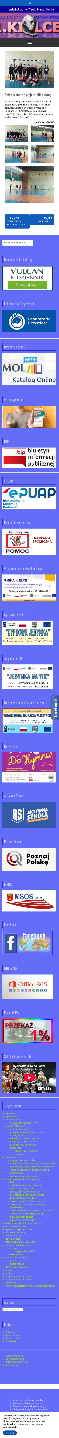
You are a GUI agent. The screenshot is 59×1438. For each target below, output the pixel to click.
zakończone (16, 1148)
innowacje (11, 1157)
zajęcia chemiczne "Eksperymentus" (28, 1201)
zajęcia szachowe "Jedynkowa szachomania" (32, 1210)
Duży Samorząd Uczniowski (19, 1279)
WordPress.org (13, 1341)
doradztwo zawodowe (17, 1267)
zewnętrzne (16, 1248)
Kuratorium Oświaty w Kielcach (28, 1403)
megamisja (20, 1154)
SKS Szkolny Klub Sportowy (23, 1123)
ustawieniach (10, 1427)
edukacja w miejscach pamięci (25, 1138)
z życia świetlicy (13, 1235)
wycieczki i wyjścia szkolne (19, 1229)
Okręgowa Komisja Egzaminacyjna (30, 1409)
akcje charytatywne (15, 1232)
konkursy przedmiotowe (18, 1245)
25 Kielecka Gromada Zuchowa (25, 1185)
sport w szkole (13, 1119)
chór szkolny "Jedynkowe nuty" (25, 1191)
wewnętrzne (16, 1254)
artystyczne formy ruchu (22, 1160)
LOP (12, 1182)
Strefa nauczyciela (15, 1359)
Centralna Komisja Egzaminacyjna (30, 1406)
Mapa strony (12, 1365)
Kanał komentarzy (15, 1338)
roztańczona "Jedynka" (17, 1257)
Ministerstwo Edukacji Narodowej (29, 1400)
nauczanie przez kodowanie (24, 1176)
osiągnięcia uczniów (25, 1251)
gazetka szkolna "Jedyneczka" (21, 1242)
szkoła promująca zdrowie (23, 1144)
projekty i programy (15, 1126)
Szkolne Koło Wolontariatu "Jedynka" (24, 1223)
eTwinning (11, 1282)
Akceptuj (10, 1433)
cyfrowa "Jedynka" (19, 1129)
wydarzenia (11, 1116)
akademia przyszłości (26, 1151)
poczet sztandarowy (16, 1226)
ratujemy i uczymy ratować (23, 1141)
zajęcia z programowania (22, 1220)
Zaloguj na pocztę (14, 1355)
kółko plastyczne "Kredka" (23, 1198)
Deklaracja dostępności (17, 1362)
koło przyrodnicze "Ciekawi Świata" (27, 1195)
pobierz (9, 1273)
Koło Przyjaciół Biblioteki (22, 1188)
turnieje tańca (17, 1264)
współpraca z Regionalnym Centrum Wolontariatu (30, 1286)
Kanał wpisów (12, 1335)
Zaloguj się (11, 1332)
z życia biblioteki (14, 1239)
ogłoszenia (11, 1113)
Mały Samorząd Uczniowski (19, 1276)
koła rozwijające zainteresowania (22, 1179)
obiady (9, 1270)
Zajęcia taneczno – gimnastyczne (16, 221)
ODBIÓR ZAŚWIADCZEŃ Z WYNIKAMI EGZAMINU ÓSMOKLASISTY (32, 10)
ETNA (13, 1260)
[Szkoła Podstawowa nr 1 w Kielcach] (29, 25)
